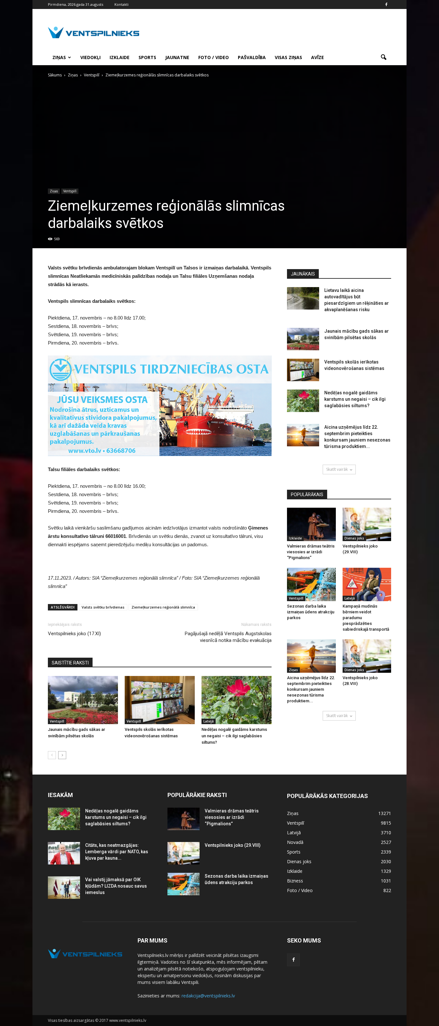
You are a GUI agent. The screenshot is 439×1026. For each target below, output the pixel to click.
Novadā (295, 842)
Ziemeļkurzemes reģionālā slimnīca (163, 607)
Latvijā (208, 721)
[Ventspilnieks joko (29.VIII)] (367, 524)
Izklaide (120, 57)
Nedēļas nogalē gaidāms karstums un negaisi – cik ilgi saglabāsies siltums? (234, 736)
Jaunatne (177, 57)
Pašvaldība (252, 57)
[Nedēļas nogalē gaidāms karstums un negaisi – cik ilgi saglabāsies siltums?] (237, 700)
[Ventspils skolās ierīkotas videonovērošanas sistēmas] (160, 700)
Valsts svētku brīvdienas (103, 607)
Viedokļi (90, 57)
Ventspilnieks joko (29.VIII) (233, 845)
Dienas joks (354, 538)
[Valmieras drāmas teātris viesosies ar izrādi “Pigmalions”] (311, 524)
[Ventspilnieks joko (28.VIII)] (367, 656)
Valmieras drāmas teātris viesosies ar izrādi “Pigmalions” (311, 552)
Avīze (317, 57)
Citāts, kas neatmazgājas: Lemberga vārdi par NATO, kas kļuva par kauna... (116, 852)
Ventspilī (69, 191)
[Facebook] (386, 4)
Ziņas (59, 57)
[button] (383, 57)
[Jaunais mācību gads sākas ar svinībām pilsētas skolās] (83, 700)
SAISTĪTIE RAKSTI (70, 662)
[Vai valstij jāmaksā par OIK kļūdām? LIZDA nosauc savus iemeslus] (64, 887)
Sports (147, 57)
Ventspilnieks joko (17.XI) (74, 633)
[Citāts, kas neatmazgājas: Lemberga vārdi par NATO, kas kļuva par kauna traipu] (64, 853)
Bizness (295, 881)
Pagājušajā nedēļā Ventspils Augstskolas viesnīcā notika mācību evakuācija (228, 637)
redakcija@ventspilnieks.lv (208, 996)
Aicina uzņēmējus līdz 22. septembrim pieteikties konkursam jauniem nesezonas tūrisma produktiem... (311, 689)
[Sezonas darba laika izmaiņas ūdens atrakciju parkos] (311, 584)
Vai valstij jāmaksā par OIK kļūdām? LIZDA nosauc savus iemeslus (116, 886)
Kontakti (121, 4)
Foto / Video (213, 57)
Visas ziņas (288, 57)
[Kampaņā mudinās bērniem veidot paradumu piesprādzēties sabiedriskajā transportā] (367, 584)
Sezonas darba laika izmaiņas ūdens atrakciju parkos (310, 612)
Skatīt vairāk (337, 469)
